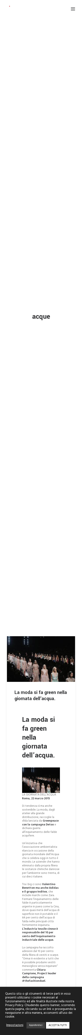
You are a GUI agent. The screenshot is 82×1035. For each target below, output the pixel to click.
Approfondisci (35, 1025)
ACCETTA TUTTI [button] (58, 1025)
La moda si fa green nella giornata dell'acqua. (41, 695)
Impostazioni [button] (14, 1025)
